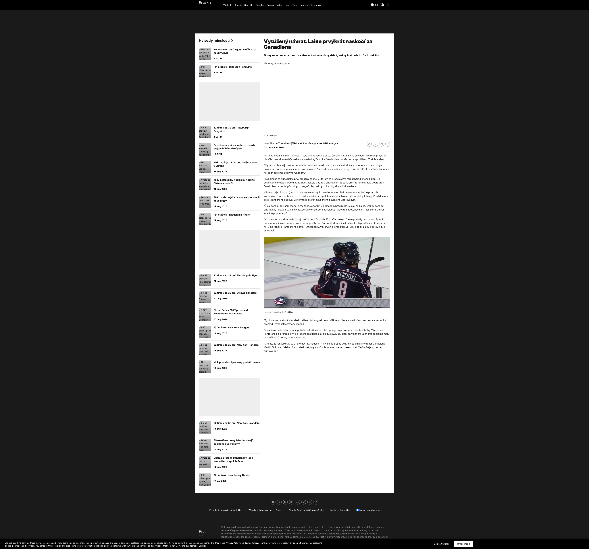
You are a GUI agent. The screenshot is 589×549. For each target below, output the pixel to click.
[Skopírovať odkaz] (387, 144)
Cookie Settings (300, 543)
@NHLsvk (296, 143)
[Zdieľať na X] (375, 144)
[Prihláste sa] (382, 5)
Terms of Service (198, 546)
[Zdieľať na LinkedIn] (381, 144)
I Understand (463, 544)
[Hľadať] (388, 5)
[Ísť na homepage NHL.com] (210, 5)
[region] (294, 543)
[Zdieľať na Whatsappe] (369, 144)
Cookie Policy (251, 543)
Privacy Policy (233, 543)
